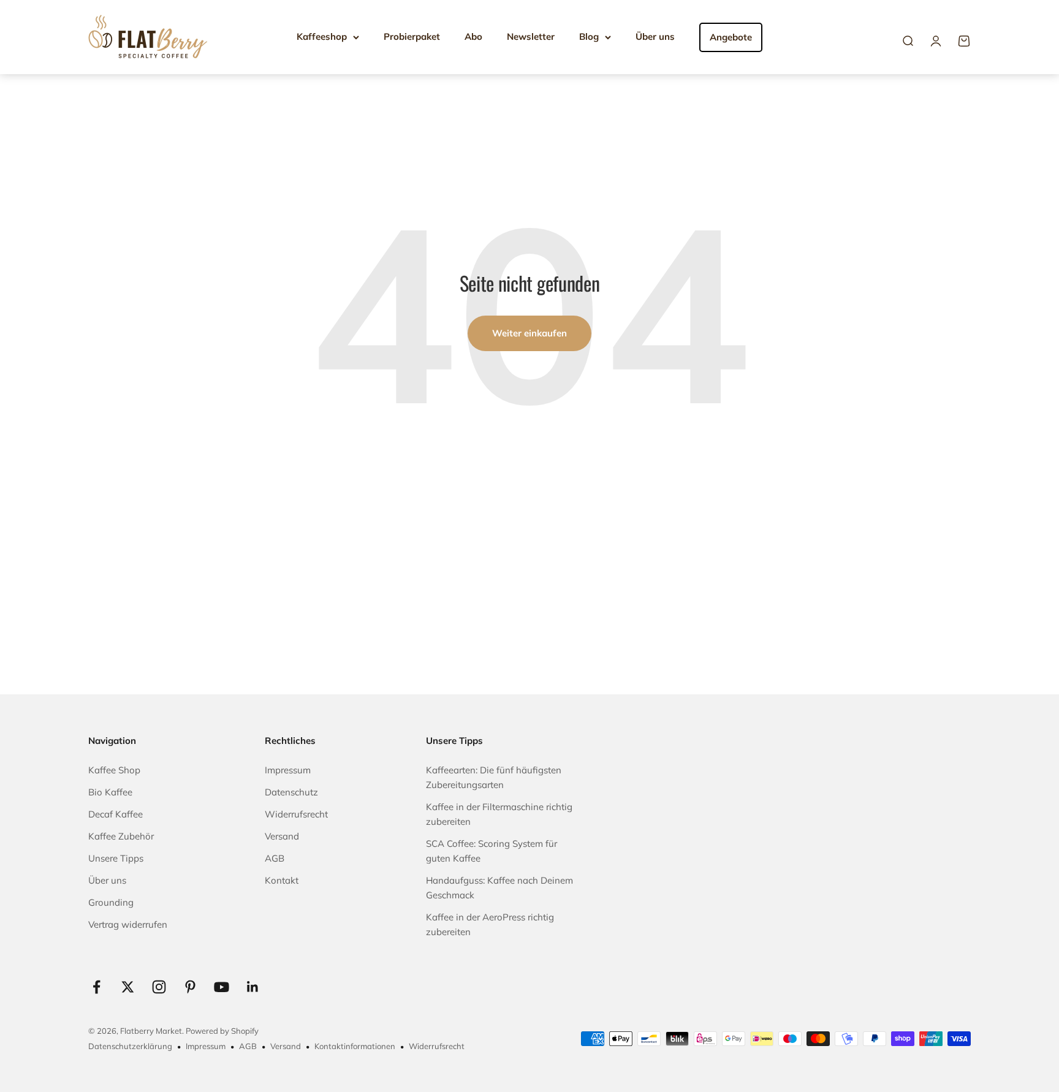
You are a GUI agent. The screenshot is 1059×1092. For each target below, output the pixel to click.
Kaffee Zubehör (121, 836)
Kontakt (281, 880)
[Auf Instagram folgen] (159, 987)
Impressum (288, 770)
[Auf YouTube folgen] (221, 987)
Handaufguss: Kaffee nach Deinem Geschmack (499, 887)
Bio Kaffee (110, 792)
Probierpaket (412, 36)
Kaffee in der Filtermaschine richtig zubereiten (499, 814)
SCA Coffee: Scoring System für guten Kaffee (491, 851)
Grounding (111, 902)
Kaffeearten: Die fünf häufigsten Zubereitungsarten (493, 777)
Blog (589, 36)
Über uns (655, 36)
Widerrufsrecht (296, 814)
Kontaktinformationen (354, 1046)
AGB (274, 858)
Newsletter (531, 36)
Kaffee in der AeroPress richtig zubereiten (490, 924)
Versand (282, 836)
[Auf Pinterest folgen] (190, 987)
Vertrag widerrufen (127, 924)
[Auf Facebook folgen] (96, 987)
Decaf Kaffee (115, 814)
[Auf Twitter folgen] (128, 987)
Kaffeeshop (322, 36)
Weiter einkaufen (529, 333)
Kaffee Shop (114, 770)
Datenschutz (291, 792)
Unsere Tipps (115, 858)
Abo (473, 36)
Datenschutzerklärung (130, 1046)
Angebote (731, 37)
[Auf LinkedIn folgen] (253, 987)
